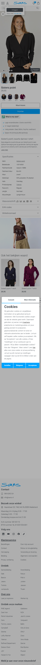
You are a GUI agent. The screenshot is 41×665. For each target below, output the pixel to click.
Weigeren (19, 365)
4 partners (26, 322)
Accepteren (32, 365)
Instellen (7, 365)
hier (34, 347)
